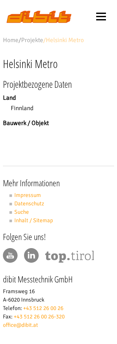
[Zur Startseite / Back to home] (39, 21)
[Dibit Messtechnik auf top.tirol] (69, 258)
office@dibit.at (20, 325)
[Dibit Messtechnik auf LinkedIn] (31, 255)
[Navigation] (101, 16)
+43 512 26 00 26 (43, 308)
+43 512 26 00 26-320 (39, 316)
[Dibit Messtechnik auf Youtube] (10, 255)
